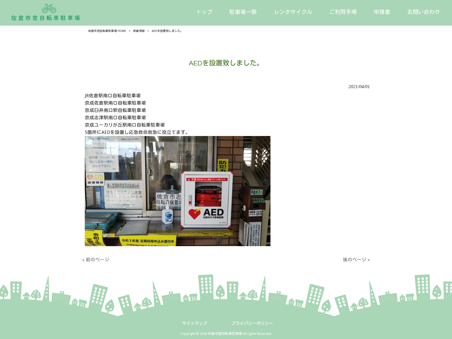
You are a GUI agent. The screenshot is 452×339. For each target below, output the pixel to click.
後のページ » (356, 259)
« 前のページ (95, 259)
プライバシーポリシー (252, 323)
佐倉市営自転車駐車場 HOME (107, 31)
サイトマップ (194, 323)
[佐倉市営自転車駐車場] (46, 16)
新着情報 (139, 31)
